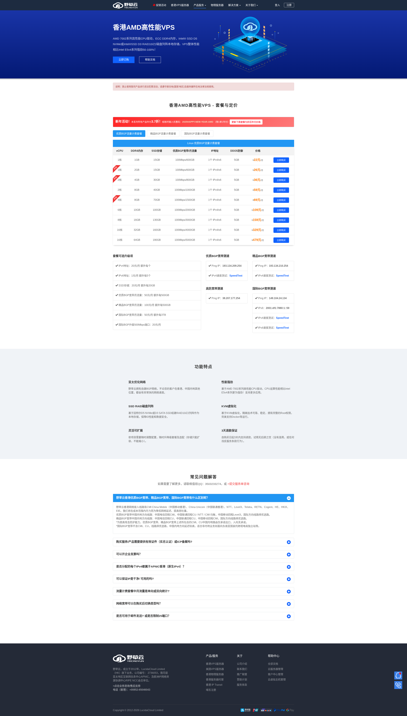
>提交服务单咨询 (238, 484)
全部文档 (273, 663)
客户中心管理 (275, 674)
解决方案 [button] (233, 5)
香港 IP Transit (214, 684)
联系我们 (242, 669)
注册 (289, 5)
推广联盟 (242, 674)
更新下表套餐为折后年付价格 (246, 122)
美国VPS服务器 (215, 669)
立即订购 (124, 59)
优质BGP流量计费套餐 (129, 133)
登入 (277, 5)
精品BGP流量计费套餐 (163, 133)
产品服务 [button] (199, 5)
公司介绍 (242, 663)
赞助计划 (242, 679)
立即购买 (281, 160)
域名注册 (211, 690)
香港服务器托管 (215, 679)
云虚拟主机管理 (277, 679)
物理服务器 (217, 5)
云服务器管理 (275, 669)
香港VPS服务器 (180, 5)
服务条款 (242, 684)
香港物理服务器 (215, 674)
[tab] (203, 498)
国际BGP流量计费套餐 (197, 133)
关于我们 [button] (250, 5)
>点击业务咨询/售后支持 (126, 686)
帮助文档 (150, 59)
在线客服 (398, 675)
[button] (203, 498)
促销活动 (160, 5)
